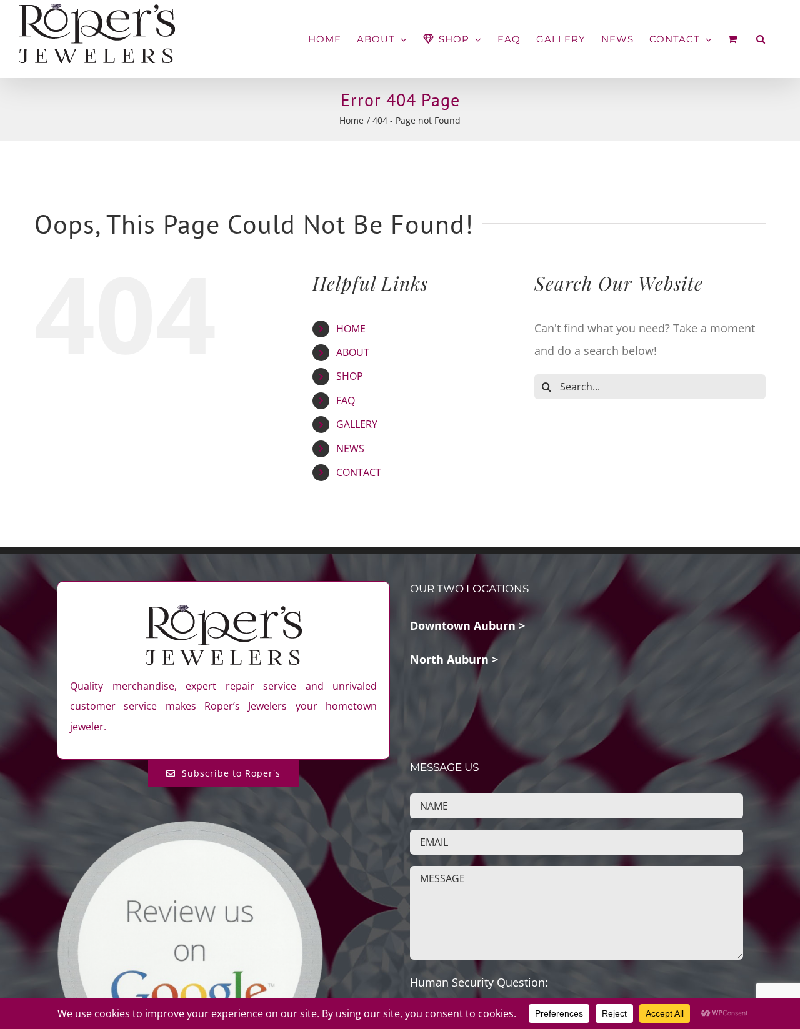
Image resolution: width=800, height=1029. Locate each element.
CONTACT (358, 472)
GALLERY (357, 424)
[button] (761, 39)
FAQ (345, 400)
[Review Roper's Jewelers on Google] (190, 829)
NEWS (350, 448)
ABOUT (352, 352)
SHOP (349, 376)
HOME (351, 329)
